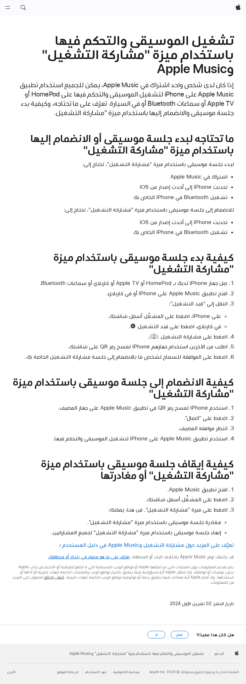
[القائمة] (7, 7)
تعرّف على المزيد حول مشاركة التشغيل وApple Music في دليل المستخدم (148, 545)
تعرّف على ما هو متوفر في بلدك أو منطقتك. (89, 556)
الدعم (219, 653)
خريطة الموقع (67, 672)
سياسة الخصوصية (126, 672)
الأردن (11, 672)
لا (156, 634)
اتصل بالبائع (54, 577)
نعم (179, 634)
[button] (23, 7)
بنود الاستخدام (96, 672)
